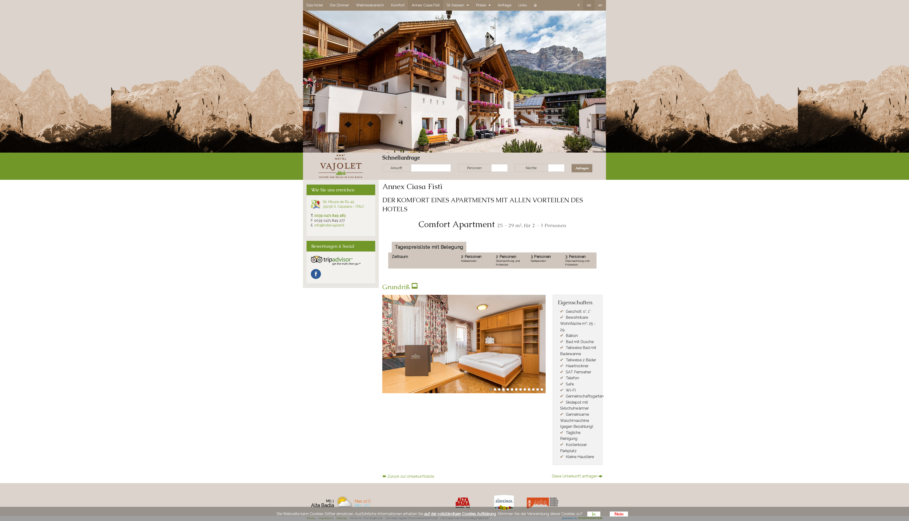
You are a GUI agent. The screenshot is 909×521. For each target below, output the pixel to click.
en (600, 5)
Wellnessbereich (370, 5)
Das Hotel (315, 5)
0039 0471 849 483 (330, 215)
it (578, 5)
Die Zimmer (339, 5)
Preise (481, 5)
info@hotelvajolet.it (329, 225)
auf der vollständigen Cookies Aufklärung (460, 514)
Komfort (398, 5)
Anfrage (504, 5)
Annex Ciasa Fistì (426, 5)
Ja (594, 514)
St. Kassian (455, 5)
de (589, 5)
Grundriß (396, 287)
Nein (619, 514)
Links (522, 5)
